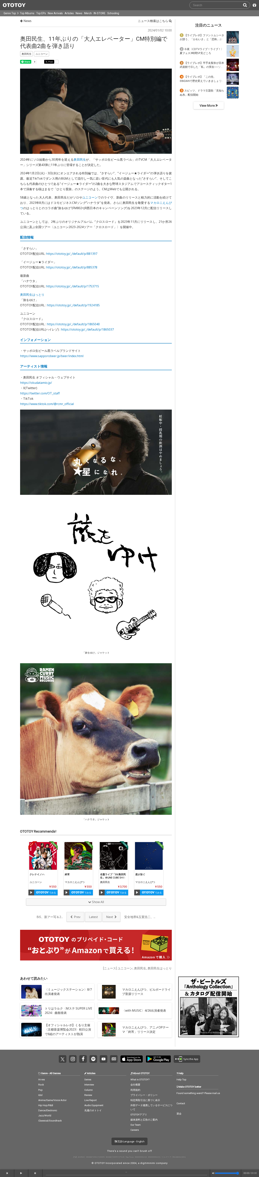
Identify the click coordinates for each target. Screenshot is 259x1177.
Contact (181, 1103)
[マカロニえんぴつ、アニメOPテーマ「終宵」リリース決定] (109, 1029)
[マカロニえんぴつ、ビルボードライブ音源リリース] (109, 992)
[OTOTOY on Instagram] (73, 1059)
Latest (93, 917)
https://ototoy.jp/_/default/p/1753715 (72, 286)
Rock (41, 1084)
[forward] (35, 1173)
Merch (88, 13)
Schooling (113, 13)
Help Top (181, 1079)
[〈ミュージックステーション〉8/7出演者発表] (31, 992)
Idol (40, 1095)
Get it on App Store (131, 1059)
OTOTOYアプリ (138, 1114)
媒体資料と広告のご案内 (144, 1119)
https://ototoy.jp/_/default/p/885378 (71, 267)
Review (88, 1095)
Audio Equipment (93, 1105)
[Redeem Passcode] (254, 5)
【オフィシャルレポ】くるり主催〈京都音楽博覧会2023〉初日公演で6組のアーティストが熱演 (68, 1029)
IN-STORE (99, 13)
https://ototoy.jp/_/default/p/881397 (71, 254)
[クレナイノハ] (43, 855)
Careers (134, 1130)
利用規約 (135, 1090)
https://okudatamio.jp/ (36, 383)
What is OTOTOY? (140, 1079)
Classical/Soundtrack (50, 1120)
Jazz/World (44, 1115)
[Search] (246, 5)
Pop (40, 1090)
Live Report (90, 1100)
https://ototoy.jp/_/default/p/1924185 (73, 305)
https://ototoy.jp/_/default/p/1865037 (87, 329)
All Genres (55, 1073)
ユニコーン (90, 197)
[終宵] (78, 855)
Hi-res (41, 1079)
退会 (179, 1113)
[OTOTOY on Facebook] (83, 1059)
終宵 (67, 874)
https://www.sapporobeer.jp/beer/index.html (51, 356)
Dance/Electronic (47, 1110)
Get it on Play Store (158, 1059)
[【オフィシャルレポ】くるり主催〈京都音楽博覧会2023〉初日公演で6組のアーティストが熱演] (31, 1029)
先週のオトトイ (93, 1110)
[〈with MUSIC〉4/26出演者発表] (109, 1010)
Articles (69, 13)
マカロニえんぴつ (75, 882)
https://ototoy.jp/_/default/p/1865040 (73, 324)
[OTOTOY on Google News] (114, 1059)
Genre (44, 1073)
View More (208, 105)
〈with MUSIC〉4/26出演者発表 (144, 1010)
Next (109, 917)
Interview (89, 1084)
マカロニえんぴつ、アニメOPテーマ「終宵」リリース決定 (145, 1029)
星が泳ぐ (140, 874)
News (79, 13)
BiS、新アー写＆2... (50, 917)
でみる (52, 892)
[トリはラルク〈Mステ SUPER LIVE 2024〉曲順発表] (31, 1010)
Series (87, 1079)
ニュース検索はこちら (153, 21)
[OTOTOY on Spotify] (93, 1059)
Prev (77, 917)
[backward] (7, 1173)
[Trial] (31, 892)
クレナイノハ (37, 874)
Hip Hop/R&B (45, 1105)
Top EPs (41, 13)
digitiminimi (147, 1163)
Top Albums (27, 13)
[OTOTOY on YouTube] (103, 1059)
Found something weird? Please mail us (198, 1093)
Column (88, 1090)
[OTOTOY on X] (62, 1059)
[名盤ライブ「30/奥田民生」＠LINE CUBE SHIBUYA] (113, 855)
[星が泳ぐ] (148, 855)
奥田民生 (80, 159)
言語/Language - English (130, 1141)
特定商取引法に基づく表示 (145, 1100)
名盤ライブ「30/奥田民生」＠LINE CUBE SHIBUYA (113, 877)
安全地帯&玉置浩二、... (139, 917)
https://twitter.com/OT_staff (40, 393)
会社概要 (135, 1084)
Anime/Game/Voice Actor (52, 1100)
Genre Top (10, 13)
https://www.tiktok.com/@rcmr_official (47, 404)
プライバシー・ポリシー (144, 1095)
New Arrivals (55, 13)
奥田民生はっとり (32, 294)
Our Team (135, 1124)
